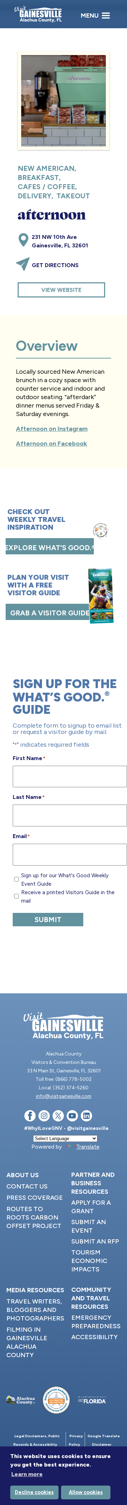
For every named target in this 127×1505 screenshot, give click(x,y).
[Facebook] (30, 1117)
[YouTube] (72, 1117)
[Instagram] (44, 1117)
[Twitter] (58, 1117)
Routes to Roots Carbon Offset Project (33, 1217)
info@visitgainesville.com (63, 1096)
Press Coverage (34, 1198)
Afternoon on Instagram (51, 429)
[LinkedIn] (86, 1117)
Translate (87, 1146)
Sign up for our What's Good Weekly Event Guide (65, 879)
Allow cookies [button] (86, 1492)
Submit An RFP (95, 1241)
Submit (48, 919)
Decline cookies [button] (34, 1492)
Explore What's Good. (50, 547)
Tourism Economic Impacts (89, 1260)
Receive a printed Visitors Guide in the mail (68, 896)
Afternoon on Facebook (51, 443)
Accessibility (94, 1337)
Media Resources (35, 1290)
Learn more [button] (27, 1474)
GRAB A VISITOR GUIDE (50, 613)
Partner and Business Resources (93, 1183)
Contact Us (27, 1186)
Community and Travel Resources (91, 1298)
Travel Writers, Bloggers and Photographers (35, 1310)
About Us (22, 1175)
